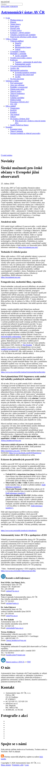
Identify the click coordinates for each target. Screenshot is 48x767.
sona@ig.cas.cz (12, 616)
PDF (29, 662)
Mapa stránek (6, 765)
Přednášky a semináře (18, 54)
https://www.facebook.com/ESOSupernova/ (25, 453)
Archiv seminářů (21, 56)
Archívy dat (14, 68)
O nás (8, 18)
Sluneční (18, 43)
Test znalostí (14, 114)
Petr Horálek (27, 345)
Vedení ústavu (15, 24)
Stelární (18, 45)
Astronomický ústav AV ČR (23, 12)
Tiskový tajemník (16, 131)
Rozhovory (14, 96)
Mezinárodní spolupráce (19, 70)
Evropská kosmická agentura (25, 72)
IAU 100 (13, 104)
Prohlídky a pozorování (18, 87)
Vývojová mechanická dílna (20, 66)
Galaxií (17, 49)
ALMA (18, 77)
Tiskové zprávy (16, 91)
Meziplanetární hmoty (23, 47)
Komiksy (13, 112)
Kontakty (9, 127)
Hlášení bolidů (15, 100)
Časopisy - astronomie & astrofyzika (28, 62)
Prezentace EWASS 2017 (19, 102)
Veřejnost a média (12, 81)
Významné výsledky (17, 51)
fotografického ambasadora (11, 337)
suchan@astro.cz (12, 603)
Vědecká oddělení (17, 41)
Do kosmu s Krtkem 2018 (19, 119)
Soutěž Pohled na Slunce (19, 125)
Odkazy (13, 117)
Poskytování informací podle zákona (23, 37)
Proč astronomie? (16, 83)
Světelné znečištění (17, 98)
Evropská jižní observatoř (24, 75)
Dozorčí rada (15, 28)
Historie (13, 22)
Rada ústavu (14, 26)
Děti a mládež (11, 106)
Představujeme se (16, 20)
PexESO (13, 110)
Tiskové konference (17, 93)
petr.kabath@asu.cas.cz (14, 628)
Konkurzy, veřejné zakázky (20, 33)
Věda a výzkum (11, 39)
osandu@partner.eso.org (10, 349)
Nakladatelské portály (23, 64)
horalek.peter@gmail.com (15, 655)
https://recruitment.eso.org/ (28, 247)
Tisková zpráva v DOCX (15, 662)
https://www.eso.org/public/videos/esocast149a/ (18, 571)
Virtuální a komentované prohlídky (23, 35)
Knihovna (14, 60)
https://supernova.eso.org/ (10, 451)
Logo (27, 765)
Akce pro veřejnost (17, 85)
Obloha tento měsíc (17, 89)
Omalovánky (15, 108)
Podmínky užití (17, 765)
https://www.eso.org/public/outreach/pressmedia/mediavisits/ (23, 372)
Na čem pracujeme (17, 79)
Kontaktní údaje (16, 129)
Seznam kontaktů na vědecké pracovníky (25, 133)
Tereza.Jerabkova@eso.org (11, 440)
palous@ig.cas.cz (12, 591)
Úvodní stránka (6, 155)
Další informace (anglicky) (15, 493)
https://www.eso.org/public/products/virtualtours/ (19, 531)
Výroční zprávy (16, 30)
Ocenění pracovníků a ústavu (21, 58)
